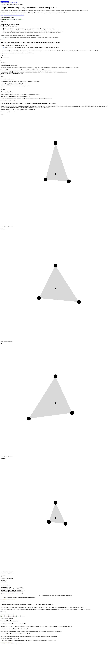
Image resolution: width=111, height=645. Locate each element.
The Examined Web (5, 1)
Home (2, 2)
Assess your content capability (7, 15)
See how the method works (18, 15)
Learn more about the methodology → (8, 599)
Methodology (6, 2)
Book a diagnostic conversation (7, 642)
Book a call (14, 2)
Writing (10, 2)
